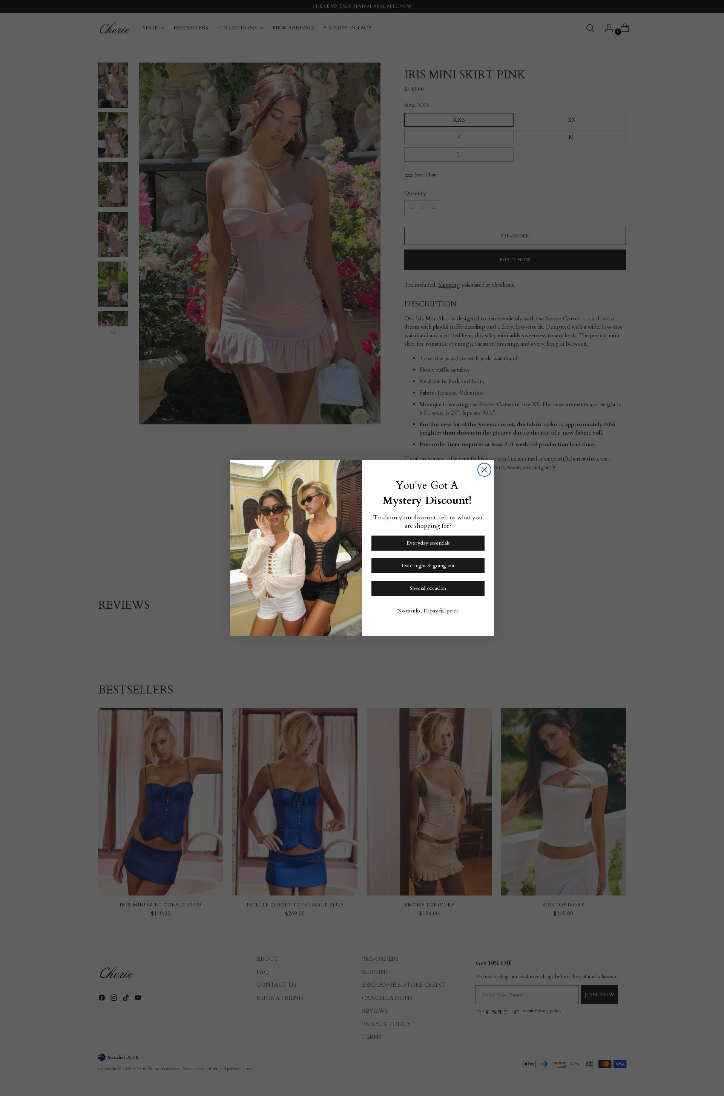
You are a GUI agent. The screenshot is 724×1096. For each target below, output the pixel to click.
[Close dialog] (484, 469)
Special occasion (428, 588)
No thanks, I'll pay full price (428, 610)
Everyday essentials (428, 542)
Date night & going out (428, 565)
